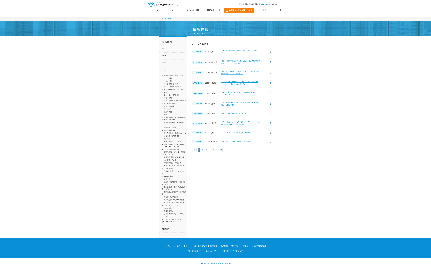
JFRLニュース (167, 70)
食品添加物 (168, 112)
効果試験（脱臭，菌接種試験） (175, 165)
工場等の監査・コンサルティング (174, 172)
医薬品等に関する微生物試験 (174, 200)
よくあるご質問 (193, 10)
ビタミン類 (168, 81)
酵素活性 (167, 179)
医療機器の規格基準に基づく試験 (174, 193)
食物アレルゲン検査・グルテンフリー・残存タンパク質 (174, 145)
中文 (280, 4)
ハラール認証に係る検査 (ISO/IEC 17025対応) (171, 220)
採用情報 (254, 4)
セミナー (175, 10)
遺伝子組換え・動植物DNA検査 (175, 133)
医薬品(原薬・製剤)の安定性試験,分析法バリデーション (173, 188)
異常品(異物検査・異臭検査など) (173, 124)
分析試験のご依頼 (259, 246)
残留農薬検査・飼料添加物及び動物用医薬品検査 (174, 119)
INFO (164, 56)
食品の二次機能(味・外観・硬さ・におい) (173, 183)
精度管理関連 (168, 168)
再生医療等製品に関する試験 (174, 202)
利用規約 (225, 251)
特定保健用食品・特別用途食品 (175, 101)
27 (221, 150)
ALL (163, 49)
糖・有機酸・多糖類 (171, 84)
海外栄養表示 (168, 211)
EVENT (164, 63)
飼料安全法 (168, 208)
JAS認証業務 (168, 176)
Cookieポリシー (212, 251)
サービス (157, 10)
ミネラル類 (168, 78)
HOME (167, 246)
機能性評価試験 (169, 106)
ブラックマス (168, 216)
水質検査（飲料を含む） (172, 136)
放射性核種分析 (169, 130)
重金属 (166, 115)
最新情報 (210, 10)
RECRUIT (165, 229)
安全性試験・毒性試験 (172, 149)
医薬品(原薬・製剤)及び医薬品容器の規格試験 (173, 153)
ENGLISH (274, 4)
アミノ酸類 (168, 98)
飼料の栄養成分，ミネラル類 (174, 89)
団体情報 (244, 4)
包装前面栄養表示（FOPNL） (174, 214)
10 (213, 150)
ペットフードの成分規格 (172, 87)
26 (218, 150)
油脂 (165, 92)
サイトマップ (237, 251)
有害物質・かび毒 (170, 127)
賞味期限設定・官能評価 (172, 163)
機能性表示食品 (169, 103)
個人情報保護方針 (195, 251)
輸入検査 (167, 139)
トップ (161, 19)
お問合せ (245, 246)
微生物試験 (168, 109)
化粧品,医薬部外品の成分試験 (174, 157)
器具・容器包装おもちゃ (172, 141)
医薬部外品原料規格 (171, 197)
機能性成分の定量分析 (172, 95)
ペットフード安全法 (171, 205)
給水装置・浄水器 (170, 160)
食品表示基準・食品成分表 (173, 75)
